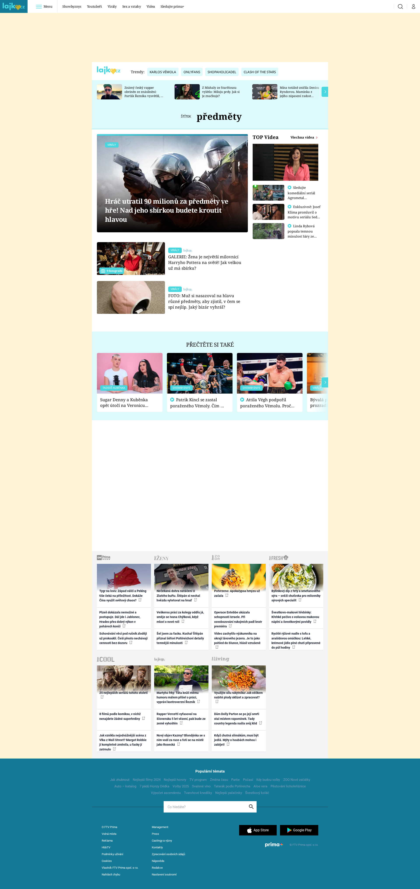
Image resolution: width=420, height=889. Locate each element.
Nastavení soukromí (164, 874)
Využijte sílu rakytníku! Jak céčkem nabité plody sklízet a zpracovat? (238, 695)
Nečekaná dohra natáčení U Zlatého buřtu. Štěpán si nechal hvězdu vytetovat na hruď (178, 595)
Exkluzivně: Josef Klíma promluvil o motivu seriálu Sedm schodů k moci (304, 214)
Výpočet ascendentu (166, 793)
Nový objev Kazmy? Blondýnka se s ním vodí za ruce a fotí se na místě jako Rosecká (181, 740)
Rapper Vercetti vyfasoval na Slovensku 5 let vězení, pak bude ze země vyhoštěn (181, 718)
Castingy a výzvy (162, 840)
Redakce (157, 867)
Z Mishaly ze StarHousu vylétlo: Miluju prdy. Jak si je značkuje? (221, 91)
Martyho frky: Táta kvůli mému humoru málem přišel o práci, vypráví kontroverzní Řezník (178, 697)
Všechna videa (302, 137)
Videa (151, 6)
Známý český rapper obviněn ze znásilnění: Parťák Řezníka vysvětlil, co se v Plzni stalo (144, 93)
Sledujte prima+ (172, 6)
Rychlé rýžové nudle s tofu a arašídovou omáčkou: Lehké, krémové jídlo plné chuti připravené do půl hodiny (295, 640)
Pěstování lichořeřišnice (288, 786)
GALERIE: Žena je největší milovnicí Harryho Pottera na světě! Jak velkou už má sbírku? (204, 262)
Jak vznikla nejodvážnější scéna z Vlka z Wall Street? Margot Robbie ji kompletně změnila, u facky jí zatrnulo (123, 742)
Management (160, 827)
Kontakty (157, 847)
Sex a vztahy (131, 6)
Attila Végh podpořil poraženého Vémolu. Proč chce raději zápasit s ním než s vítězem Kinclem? (265, 403)
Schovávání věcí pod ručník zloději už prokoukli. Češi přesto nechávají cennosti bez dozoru (123, 638)
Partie (235, 780)
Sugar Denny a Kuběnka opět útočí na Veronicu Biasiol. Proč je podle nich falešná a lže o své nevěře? (126, 402)
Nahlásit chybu (111, 874)
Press (155, 833)
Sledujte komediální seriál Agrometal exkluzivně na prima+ (301, 197)
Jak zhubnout (120, 780)
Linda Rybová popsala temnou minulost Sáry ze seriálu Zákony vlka (303, 233)
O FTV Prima (109, 827)
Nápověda (158, 861)
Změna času (219, 780)
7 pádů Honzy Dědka (154, 786)
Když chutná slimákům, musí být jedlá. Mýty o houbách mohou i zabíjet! (236, 740)
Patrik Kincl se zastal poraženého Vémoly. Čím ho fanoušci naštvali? (198, 403)
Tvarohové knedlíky (198, 793)
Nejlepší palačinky (228, 793)
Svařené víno (201, 786)
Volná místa (109, 833)
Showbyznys (71, 6)
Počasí (248, 780)
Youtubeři (94, 6)
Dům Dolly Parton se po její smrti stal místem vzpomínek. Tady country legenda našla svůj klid (236, 718)
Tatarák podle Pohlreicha (232, 786)
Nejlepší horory (175, 780)
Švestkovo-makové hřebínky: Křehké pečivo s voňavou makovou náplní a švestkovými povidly (295, 617)
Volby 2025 (181, 786)
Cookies (107, 861)
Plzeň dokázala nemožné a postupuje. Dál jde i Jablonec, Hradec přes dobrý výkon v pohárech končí (119, 619)
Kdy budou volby (268, 780)
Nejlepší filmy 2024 (147, 780)
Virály (112, 6)
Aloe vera (260, 786)
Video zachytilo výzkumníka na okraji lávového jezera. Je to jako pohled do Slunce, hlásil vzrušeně (237, 638)
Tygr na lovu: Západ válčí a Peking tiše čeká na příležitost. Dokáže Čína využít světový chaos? (122, 595)
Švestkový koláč (257, 793)
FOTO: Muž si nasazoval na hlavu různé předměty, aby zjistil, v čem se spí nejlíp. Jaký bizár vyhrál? (204, 301)
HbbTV (106, 847)
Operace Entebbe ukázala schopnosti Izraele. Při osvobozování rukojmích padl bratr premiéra (238, 619)
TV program (198, 780)
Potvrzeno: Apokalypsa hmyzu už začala (237, 593)
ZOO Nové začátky (296, 780)
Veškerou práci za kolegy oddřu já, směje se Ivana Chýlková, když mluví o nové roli (180, 617)
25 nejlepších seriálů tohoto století (123, 693)
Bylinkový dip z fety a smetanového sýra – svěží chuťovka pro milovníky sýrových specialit (295, 595)
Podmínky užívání (112, 854)
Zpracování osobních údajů (168, 854)
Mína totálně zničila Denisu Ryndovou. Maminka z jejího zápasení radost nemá (299, 93)
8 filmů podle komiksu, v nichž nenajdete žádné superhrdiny (120, 716)
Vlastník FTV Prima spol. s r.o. (120, 867)
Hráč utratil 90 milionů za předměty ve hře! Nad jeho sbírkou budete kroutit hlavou (166, 210)
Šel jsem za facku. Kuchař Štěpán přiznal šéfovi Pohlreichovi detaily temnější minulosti (180, 638)
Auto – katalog (125, 786)
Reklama (107, 840)
